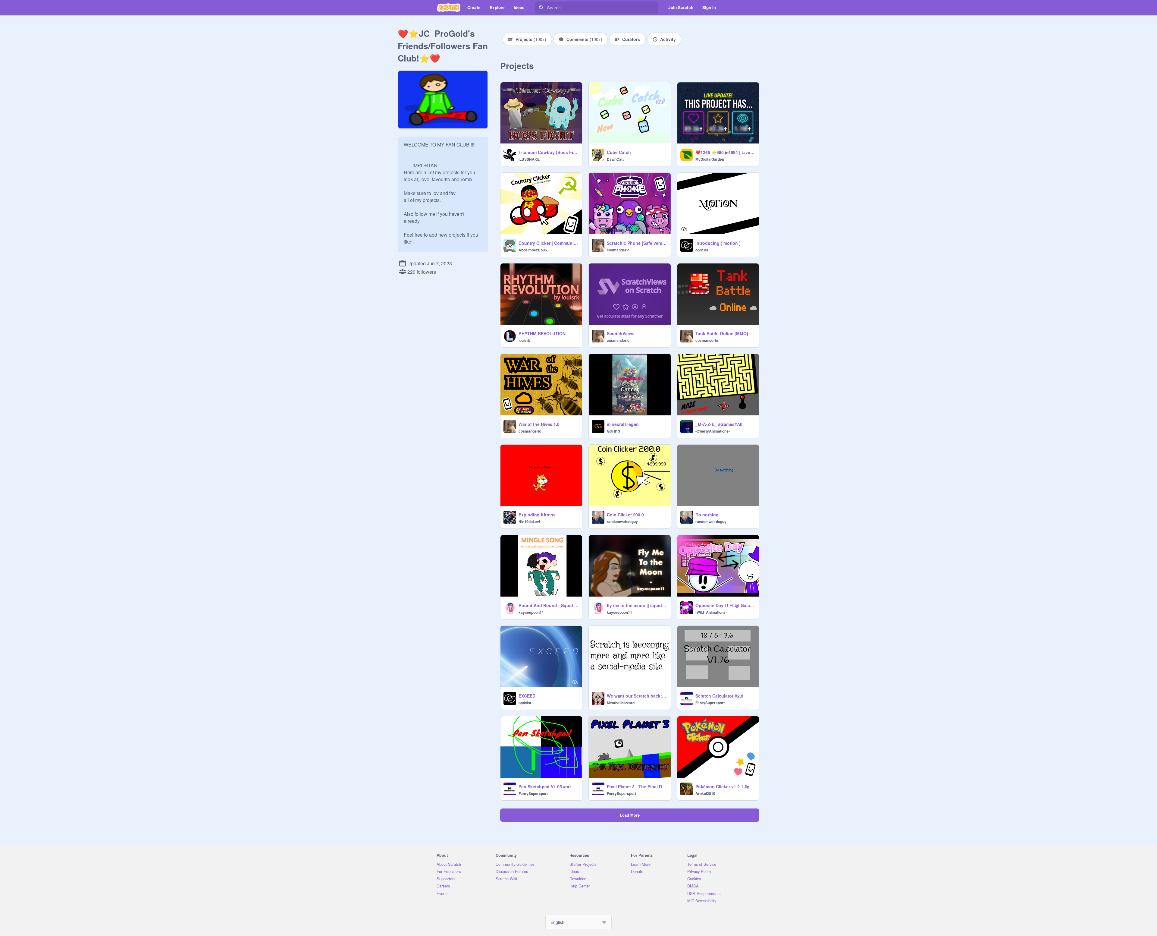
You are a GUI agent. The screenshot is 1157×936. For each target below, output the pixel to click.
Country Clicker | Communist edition (548, 243)
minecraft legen (623, 424)
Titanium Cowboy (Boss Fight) (548, 152)
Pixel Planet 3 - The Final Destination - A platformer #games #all (637, 786)
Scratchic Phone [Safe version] (637, 243)
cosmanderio (618, 250)
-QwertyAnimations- (712, 431)
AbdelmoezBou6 (533, 250)
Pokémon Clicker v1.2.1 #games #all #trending (725, 786)
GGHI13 (613, 431)
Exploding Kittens (537, 515)
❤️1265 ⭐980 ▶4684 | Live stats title (725, 152)
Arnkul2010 (705, 793)
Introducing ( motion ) (718, 243)
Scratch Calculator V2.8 (719, 696)
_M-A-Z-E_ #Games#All (718, 424)
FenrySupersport (710, 702)
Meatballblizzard (621, 702)
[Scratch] (449, 7)
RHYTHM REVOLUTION (542, 333)
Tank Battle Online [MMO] (721, 333)
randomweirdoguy (622, 521)
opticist (701, 250)
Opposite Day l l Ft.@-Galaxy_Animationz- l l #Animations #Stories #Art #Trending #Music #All (725, 605)
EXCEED (527, 696)
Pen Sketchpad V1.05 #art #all (548, 786)
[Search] (541, 8)
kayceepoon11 (531, 612)
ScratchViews (621, 333)
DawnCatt (615, 159)
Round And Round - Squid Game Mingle (548, 605)
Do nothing (707, 515)
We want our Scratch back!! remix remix (637, 696)
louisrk (524, 340)
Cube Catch (619, 152)
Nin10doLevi (529, 521)
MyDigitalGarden (709, 159)
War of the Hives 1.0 (539, 424)
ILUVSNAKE (529, 159)
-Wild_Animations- (711, 612)
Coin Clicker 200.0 (625, 515)
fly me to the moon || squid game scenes (637, 605)
